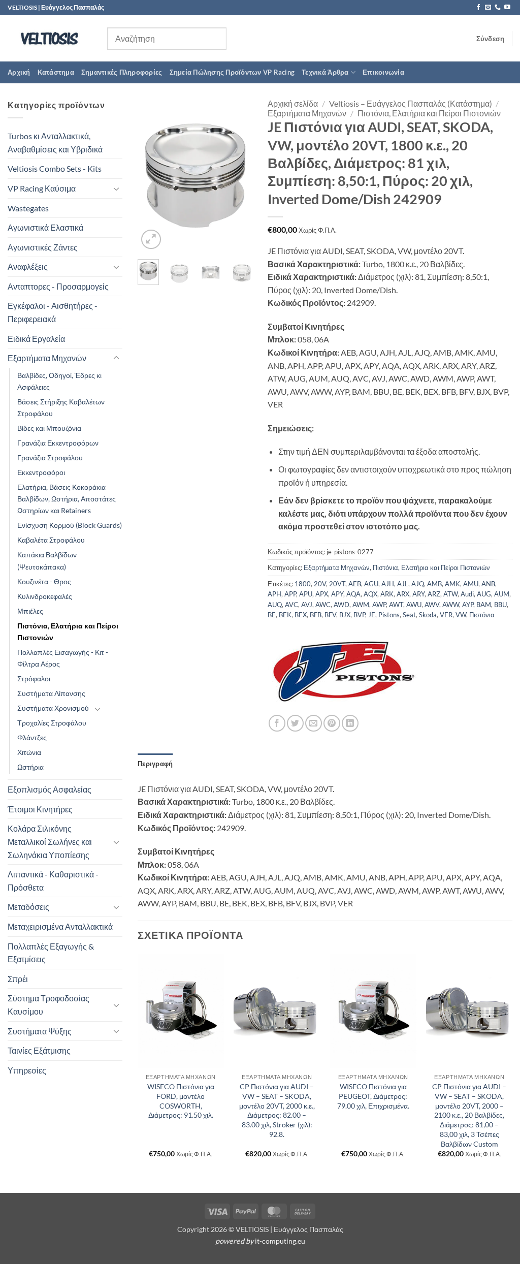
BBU (500, 605)
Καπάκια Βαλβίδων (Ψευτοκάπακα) (47, 560)
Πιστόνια (482, 615)
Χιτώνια (29, 752)
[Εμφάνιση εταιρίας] (344, 671)
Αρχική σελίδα (293, 103)
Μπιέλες (30, 611)
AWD (341, 605)
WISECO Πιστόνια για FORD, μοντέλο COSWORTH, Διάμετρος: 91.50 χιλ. (180, 1100)
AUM (501, 594)
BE (272, 615)
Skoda (428, 615)
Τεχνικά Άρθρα (325, 72)
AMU (470, 584)
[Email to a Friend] (313, 723)
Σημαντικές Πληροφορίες (121, 72)
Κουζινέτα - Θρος (44, 581)
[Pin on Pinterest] (331, 723)
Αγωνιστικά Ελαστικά (45, 227)
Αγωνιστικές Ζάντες (43, 247)
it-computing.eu (280, 1241)
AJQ (417, 584)
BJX (344, 615)
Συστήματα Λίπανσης (51, 693)
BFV (330, 615)
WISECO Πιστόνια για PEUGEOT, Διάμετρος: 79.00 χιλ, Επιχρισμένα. (373, 1096)
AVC (291, 605)
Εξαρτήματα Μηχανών (47, 358)
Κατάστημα (56, 72)
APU (305, 594)
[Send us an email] (488, 7)
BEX (301, 615)
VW (461, 615)
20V (320, 584)
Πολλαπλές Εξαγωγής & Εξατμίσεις (51, 952)
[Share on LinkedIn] (350, 723)
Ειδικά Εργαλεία (36, 338)
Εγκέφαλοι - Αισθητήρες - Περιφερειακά (53, 312)
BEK (285, 615)
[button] (490, 38)
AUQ (275, 605)
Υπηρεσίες (27, 1070)
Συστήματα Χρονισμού (53, 708)
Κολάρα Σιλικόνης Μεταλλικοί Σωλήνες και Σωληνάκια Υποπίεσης (50, 841)
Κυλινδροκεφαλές (44, 596)
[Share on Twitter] (295, 723)
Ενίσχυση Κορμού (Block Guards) (69, 525)
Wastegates (28, 208)
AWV (432, 605)
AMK (452, 584)
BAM (483, 605)
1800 (303, 584)
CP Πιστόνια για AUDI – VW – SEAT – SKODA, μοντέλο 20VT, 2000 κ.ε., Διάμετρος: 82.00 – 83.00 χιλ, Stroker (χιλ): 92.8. (277, 1110)
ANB (488, 584)
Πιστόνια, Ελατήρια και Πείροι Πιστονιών (67, 631)
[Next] (237, 175)
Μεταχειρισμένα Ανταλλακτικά (60, 926)
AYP (467, 605)
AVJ (306, 605)
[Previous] (153, 175)
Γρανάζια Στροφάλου (50, 457)
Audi (467, 594)
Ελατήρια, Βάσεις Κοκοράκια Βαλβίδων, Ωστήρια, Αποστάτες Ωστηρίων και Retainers (66, 499)
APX (321, 594)
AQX (370, 594)
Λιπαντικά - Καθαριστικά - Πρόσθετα (53, 880)
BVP (359, 615)
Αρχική (19, 72)
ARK (387, 594)
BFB (315, 615)
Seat (409, 615)
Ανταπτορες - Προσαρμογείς (58, 286)
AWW (450, 605)
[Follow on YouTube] (507, 7)
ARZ (434, 594)
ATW (450, 594)
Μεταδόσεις (28, 906)
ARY (418, 594)
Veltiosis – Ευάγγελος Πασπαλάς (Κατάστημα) (410, 103)
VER (446, 615)
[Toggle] (116, 188)
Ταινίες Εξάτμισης (39, 1050)
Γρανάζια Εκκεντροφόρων (58, 442)
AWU (413, 605)
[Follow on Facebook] (478, 7)
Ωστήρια (30, 767)
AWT (396, 605)
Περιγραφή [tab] (155, 764)
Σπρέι (18, 979)
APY (337, 594)
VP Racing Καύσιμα (42, 188)
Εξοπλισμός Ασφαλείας (49, 789)
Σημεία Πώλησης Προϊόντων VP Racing (232, 72)
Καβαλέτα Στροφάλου (51, 539)
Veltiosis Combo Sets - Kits (55, 168)
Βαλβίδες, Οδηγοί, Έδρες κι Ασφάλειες (59, 381)
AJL (402, 584)
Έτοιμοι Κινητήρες (40, 809)
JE (371, 615)
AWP (379, 605)
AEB (354, 584)
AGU (371, 584)
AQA (353, 594)
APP (290, 594)
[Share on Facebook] (277, 723)
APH (274, 594)
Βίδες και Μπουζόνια (49, 428)
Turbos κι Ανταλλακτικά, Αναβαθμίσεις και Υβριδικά (55, 142)
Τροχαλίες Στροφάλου (51, 722)
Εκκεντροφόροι (41, 472)
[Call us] (498, 7)
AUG (484, 594)
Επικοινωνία (383, 72)
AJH (387, 584)
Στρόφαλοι (33, 678)
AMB (434, 584)
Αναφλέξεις (28, 266)
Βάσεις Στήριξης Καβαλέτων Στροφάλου (61, 407)
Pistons (389, 615)
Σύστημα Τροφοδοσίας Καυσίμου (48, 1004)
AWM (360, 605)
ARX (403, 594)
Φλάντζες (32, 737)
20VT (337, 584)
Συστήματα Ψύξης (40, 1031)
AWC (323, 605)
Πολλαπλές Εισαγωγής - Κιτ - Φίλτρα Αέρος (62, 658)
